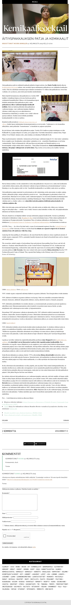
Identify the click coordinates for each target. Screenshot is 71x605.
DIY (29, 567)
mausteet (20, 579)
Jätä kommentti (61, 431)
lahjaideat (35, 574)
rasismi (14, 582)
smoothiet (13, 584)
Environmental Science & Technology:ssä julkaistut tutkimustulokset (29, 222)
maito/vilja (59, 577)
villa (59, 586)
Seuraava (66, 420)
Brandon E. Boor (27, 218)
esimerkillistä (36, 567)
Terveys (51, 584)
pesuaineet (50, 579)
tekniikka (44, 584)
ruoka (53, 582)
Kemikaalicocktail (8, 572)
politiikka (59, 579)
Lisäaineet (5, 577)
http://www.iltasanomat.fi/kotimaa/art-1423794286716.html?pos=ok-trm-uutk (29, 479)
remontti (39, 582)
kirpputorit (56, 572)
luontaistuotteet (39, 577)
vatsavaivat (36, 586)
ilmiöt (32, 569)
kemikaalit (28, 572)
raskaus (21, 582)
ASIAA (12, 567)
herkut (12, 569)
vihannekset (52, 586)
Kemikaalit (19, 572)
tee (38, 584)
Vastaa (7, 466)
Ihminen (26, 569)
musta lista (35, 579)
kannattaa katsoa (48, 569)
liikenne (54, 574)
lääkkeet (28, 574)
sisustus (5, 584)
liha (48, 574)
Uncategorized (7, 586)
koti (21, 574)
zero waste (49, 589)
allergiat (5, 567)
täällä (34, 547)
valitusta (26, 586)
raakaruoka (6, 582)
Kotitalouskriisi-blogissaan (10, 87)
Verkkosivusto (6, 521)
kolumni (65, 572)
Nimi (4, 513)
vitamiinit (21, 589)
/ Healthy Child (23, 415)
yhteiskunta (31, 589)
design (24, 567)
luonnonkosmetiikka (24, 577)
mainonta (50, 577)
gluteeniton (58, 567)
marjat (4, 579)
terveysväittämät (62, 584)
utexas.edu (13, 409)
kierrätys (37, 572)
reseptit (47, 582)
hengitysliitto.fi (11, 323)
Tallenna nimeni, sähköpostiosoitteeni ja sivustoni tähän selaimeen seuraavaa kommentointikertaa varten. (34, 525)
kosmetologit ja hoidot (10, 574)
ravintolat (30, 582)
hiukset (19, 569)
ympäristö (40, 589)
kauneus (58, 569)
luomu (13, 577)
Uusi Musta (18, 586)
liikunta (61, 574)
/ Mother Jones (23, 413)
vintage (13, 589)
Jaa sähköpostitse (41, 443)
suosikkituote (31, 584)
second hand (61, 582)
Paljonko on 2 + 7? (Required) (11, 529)
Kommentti (6, 493)
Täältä (6, 406)
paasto (42, 579)
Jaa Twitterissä (29, 443)
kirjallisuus (46, 572)
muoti (27, 579)
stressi (21, 584)
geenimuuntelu (48, 567)
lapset (43, 574)
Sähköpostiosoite (7, 517)
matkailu (12, 579)
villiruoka (5, 589)
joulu (38, 569)
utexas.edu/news (11, 289)
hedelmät (5, 569)
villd (64, 586)
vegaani (44, 586)
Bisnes (18, 567)
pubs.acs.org (24, 289)
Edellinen (5, 420)
